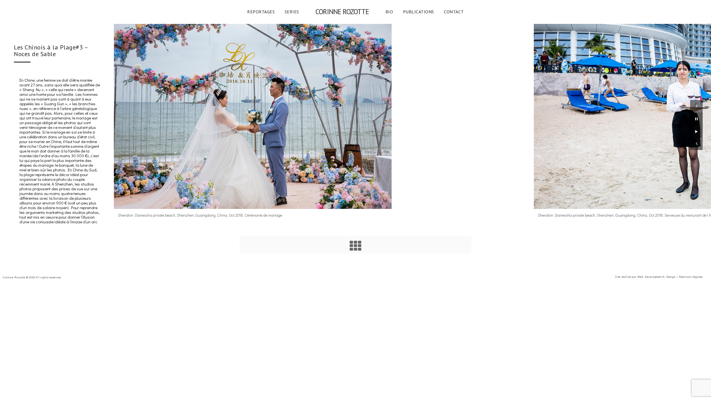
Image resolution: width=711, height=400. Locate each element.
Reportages (261, 11)
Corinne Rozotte (342, 11)
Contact (454, 11)
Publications (418, 11)
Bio (389, 11)
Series (292, 11)
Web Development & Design (656, 277)
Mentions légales (691, 277)
